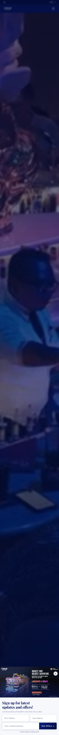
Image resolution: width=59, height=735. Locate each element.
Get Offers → (47, 726)
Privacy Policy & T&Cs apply (29, 732)
